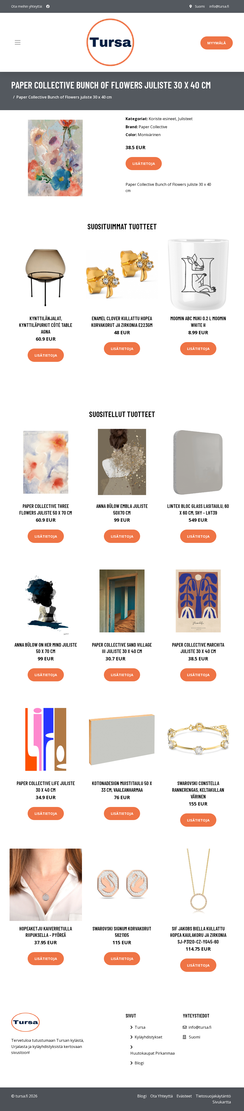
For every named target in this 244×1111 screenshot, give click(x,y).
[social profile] (47, 6)
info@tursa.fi (219, 6)
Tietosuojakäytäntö (213, 1096)
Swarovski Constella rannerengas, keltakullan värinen (198, 789)
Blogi (139, 1063)
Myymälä (216, 42)
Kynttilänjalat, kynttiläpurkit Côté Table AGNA (45, 324)
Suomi (200, 6)
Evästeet (184, 1096)
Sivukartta (222, 1102)
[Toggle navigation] (17, 42)
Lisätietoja (143, 163)
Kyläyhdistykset (148, 1037)
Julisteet (185, 118)
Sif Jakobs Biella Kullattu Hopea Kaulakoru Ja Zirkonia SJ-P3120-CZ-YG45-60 (198, 934)
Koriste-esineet (162, 118)
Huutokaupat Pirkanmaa (152, 1053)
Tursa (140, 1027)
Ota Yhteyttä (161, 1096)
